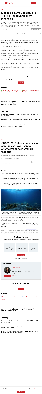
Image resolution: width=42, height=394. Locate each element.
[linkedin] (19, 33)
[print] (40, 33)
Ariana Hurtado (4, 160)
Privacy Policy (36, 388)
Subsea (2, 139)
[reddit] (23, 33)
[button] (2, 3)
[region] (21, 390)
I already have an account (21, 258)
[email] (24, 33)
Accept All (21, 391)
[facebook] (17, 33)
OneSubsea (16, 160)
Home (2, 9)
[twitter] (21, 33)
